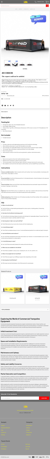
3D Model (25, 68)
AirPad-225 (37, 298)
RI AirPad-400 (13, 298)
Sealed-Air (28, 434)
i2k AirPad (28, 446)
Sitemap (3, 434)
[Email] (5, 105)
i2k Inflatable (4, 446)
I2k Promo (28, 444)
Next (48, 271)
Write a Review (45, 95)
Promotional (29, 432)
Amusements (29, 425)
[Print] (8, 105)
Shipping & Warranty (5, 427)
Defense (28, 427)
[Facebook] (2, 105)
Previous (46, 271)
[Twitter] (10, 105)
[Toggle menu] (2, 2)
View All (27, 448)
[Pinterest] (13, 105)
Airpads (28, 430)
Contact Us (3, 432)
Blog (2, 430)
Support (3, 425)
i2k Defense (3, 448)
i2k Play (2, 444)
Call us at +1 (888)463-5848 (25, 412)
